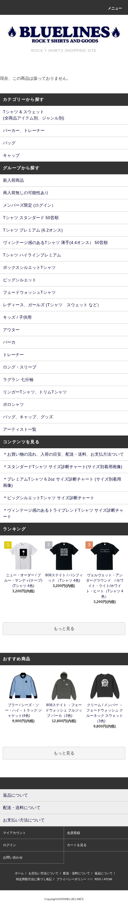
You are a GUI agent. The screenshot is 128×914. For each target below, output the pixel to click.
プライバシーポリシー (71, 879)
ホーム (19, 873)
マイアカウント (14, 833)
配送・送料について (76, 873)
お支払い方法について (43, 873)
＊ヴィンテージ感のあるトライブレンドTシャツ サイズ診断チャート (63, 513)
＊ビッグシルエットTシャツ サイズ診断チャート (48, 497)
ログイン (9, 845)
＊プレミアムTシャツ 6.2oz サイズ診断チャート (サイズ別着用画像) (62, 482)
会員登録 (73, 833)
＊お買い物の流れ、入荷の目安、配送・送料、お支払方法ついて (63, 454)
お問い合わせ (13, 857)
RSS (98, 879)
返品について (104, 873)
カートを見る (77, 845)
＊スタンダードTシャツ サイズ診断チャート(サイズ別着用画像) (62, 466)
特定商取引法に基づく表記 (34, 879)
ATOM (108, 879)
